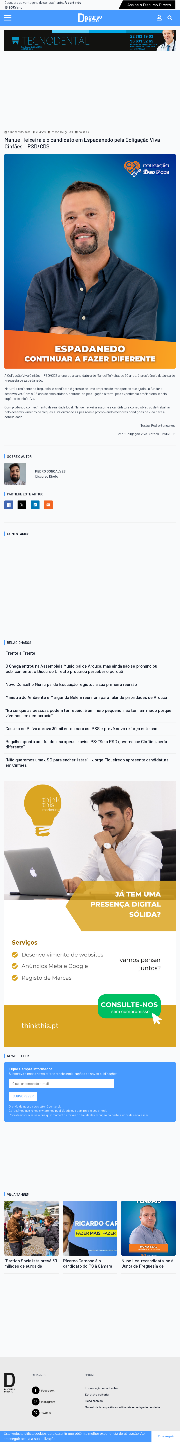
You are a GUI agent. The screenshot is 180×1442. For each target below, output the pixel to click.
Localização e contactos (102, 1388)
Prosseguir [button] (166, 1436)
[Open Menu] (7, 17)
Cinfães (41, 132)
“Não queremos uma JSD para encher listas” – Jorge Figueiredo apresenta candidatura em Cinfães (87, 762)
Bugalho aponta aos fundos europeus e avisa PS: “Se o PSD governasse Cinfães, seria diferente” (86, 744)
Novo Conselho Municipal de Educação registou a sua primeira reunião (71, 684)
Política (84, 132)
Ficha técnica (94, 1401)
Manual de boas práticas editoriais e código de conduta (116, 1407)
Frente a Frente (20, 652)
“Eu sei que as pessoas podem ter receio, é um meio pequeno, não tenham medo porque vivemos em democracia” (88, 712)
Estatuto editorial (97, 1394)
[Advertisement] (90, 84)
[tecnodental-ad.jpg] (90, 40)
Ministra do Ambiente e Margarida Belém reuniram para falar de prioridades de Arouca (86, 697)
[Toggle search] (170, 18)
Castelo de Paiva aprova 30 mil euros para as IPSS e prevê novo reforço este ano (81, 728)
